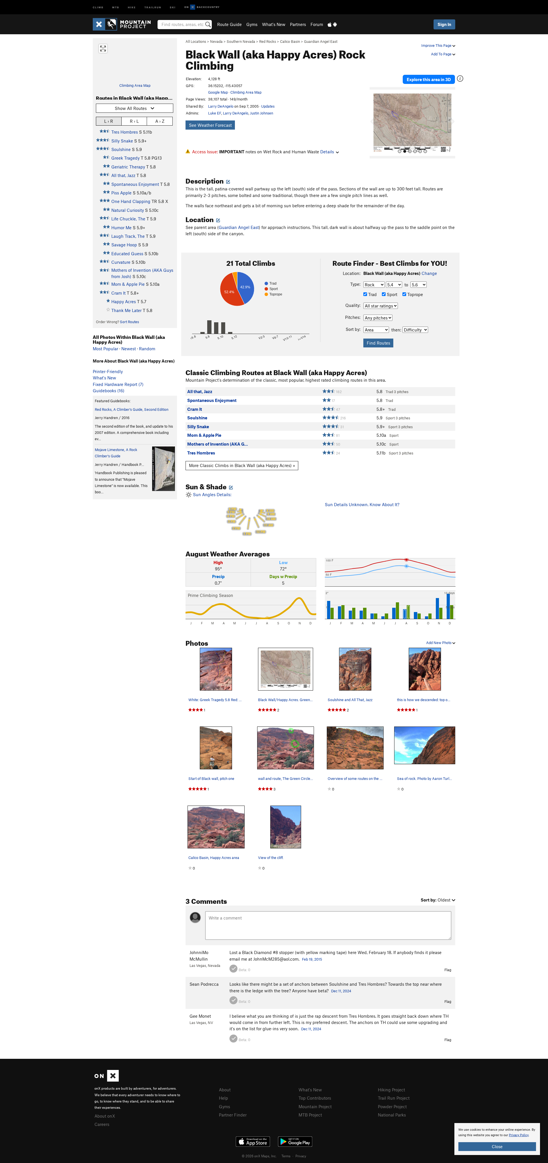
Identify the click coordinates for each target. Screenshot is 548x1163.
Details (327, 151)
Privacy (300, 1156)
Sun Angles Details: (233, 514)
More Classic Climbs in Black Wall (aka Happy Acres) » (242, 465)
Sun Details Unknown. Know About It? (362, 504)
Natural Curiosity (127, 210)
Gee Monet (200, 1016)
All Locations (196, 41)
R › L (134, 121)
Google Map (218, 92)
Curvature (120, 262)
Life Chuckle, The (128, 218)
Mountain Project (315, 1106)
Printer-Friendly (108, 371)
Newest (128, 348)
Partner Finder (233, 1114)
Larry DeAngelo (220, 106)
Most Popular (105, 348)
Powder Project (392, 1106)
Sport (391, 294)
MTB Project (310, 1114)
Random (147, 348)
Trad (372, 294)
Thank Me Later (126, 310)
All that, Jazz (123, 175)
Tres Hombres (124, 131)
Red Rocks (267, 41)
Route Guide (229, 24)
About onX (104, 1115)
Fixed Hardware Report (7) (118, 384)
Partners (298, 24)
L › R (108, 121)
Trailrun (152, 7)
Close (497, 1146)
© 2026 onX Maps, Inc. (259, 1156)
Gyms (251, 24)
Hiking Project (391, 1089)
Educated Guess (127, 253)
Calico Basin (290, 41)
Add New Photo (439, 642)
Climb (98, 7)
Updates (268, 106)
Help (223, 1097)
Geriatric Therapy (128, 166)
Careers (101, 1124)
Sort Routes (129, 321)
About (225, 1089)
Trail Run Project (394, 1097)
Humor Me (121, 227)
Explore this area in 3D (429, 79)
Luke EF (214, 113)
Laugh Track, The (128, 236)
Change (429, 273)
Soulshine (121, 149)
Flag (447, 969)
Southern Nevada (241, 41)
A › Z (159, 121)
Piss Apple (121, 192)
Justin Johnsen (261, 113)
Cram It (118, 292)
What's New (273, 24)
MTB (115, 7)
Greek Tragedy (125, 157)
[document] (497, 1139)
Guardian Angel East (320, 41)
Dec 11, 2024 (341, 991)
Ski (173, 7)
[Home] (124, 24)
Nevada (216, 41)
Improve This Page (436, 45)
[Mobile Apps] (332, 24)
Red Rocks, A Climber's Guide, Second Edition (131, 409)
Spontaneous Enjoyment (135, 184)
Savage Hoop (124, 244)
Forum (317, 24)
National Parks (392, 1114)
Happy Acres (123, 301)
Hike (132, 7)
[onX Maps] (106, 1079)
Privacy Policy (519, 1135)
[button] (375, 122)
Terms (286, 1156)
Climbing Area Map (134, 85)
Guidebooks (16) (108, 390)
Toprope (414, 294)
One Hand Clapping (130, 201)
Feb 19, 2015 (312, 959)
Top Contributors (315, 1097)
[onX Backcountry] (202, 7)
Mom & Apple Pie (128, 284)
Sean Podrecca (204, 984)
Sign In (444, 24)
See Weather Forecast (210, 125)
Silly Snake (122, 140)
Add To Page (441, 54)
